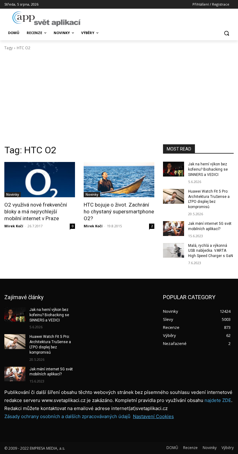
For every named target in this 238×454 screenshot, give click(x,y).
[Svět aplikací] (46, 18)
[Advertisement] (119, 97)
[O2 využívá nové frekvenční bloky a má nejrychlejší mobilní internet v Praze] (39, 179)
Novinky (12, 194)
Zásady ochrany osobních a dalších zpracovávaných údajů (67, 416)
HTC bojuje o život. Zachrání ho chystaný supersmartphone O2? (119, 211)
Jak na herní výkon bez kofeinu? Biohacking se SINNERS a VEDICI (208, 169)
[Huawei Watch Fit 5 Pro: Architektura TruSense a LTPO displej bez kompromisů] (173, 196)
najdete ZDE (218, 400)
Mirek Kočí (13, 226)
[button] (226, 33)
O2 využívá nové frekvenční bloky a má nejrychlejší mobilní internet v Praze (35, 211)
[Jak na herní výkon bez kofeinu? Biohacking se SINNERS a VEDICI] (173, 169)
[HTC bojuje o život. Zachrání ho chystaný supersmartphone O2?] (119, 179)
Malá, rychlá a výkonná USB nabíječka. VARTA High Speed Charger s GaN (210, 250)
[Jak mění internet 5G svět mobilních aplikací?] (173, 228)
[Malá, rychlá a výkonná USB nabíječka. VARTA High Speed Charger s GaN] (173, 250)
